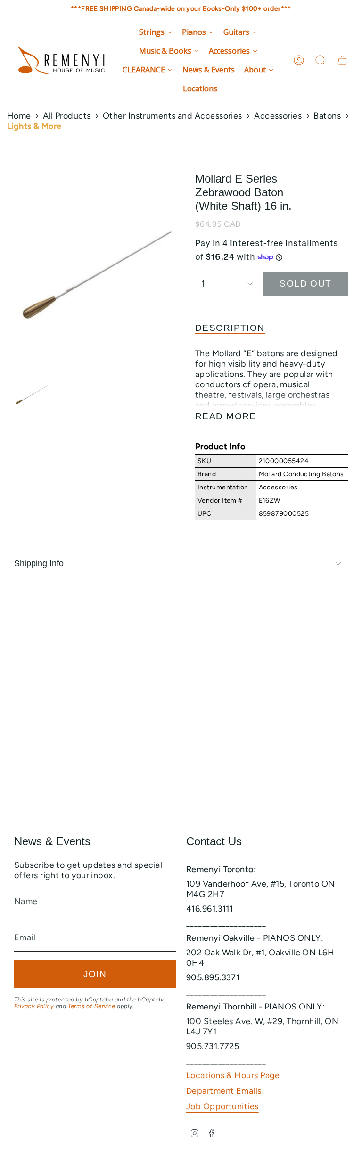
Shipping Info (39, 563)
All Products (66, 116)
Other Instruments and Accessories (172, 116)
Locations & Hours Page (233, 1075)
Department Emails (224, 1091)
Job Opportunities (222, 1106)
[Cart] (342, 60)
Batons (327, 116)
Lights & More (34, 126)
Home (19, 116)
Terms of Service (91, 1005)
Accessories (278, 116)
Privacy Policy (34, 1005)
